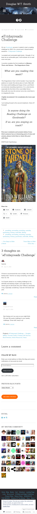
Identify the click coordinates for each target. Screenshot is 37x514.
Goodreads (9, 47)
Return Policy (19, 496)
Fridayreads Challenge (15, 51)
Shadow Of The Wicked (18, 498)
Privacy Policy (9, 496)
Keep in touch (7, 370)
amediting (8, 230)
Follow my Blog (8, 355)
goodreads (18, 236)
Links (4, 494)
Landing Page (30, 492)
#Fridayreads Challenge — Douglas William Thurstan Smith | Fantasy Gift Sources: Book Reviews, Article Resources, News (17, 335)
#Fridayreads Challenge (12, 38)
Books (12, 492)
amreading (15, 230)
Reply (35, 297)
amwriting (22, 230)
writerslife (18, 232)
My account (10, 494)
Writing (24, 232)
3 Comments (30, 29)
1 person (10, 293)
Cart (16, 492)
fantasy (12, 232)
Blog (7, 492)
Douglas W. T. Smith (8, 29)
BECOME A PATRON (9, 397)
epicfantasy (6, 232)
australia (28, 230)
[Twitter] (4, 417)
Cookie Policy (6, 506)
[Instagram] (6, 417)
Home (3, 492)
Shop (28, 498)
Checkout (22, 492)
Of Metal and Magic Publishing (24, 494)
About (33, 498)
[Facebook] (2, 417)
